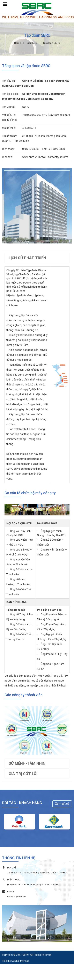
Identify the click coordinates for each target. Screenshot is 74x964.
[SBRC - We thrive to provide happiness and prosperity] (37, 9)
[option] (19, 821)
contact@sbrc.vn (16, 896)
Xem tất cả (62, 803)
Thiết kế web (9, 960)
